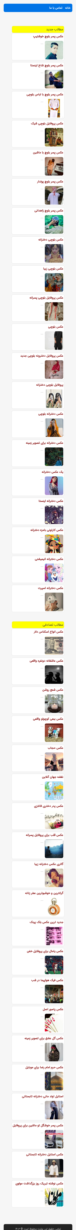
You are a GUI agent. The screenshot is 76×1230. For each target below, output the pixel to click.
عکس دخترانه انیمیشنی (49, 559)
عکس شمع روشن (52, 690)
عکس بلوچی (55, 326)
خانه (67, 8)
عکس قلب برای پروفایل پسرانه (44, 835)
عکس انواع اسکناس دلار (48, 631)
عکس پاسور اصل (53, 1009)
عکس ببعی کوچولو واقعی (48, 719)
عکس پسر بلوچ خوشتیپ (48, 36)
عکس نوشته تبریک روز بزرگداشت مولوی (39, 1183)
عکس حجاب (55, 748)
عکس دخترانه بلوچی (50, 414)
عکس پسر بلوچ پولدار (50, 181)
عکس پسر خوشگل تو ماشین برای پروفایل (38, 1125)
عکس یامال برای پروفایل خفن (45, 951)
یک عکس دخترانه (52, 472)
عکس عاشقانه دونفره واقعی (46, 660)
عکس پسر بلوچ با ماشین (48, 152)
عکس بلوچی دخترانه (50, 239)
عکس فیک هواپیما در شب (47, 980)
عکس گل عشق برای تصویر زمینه (44, 1038)
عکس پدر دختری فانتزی (48, 806)
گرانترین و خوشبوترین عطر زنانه (44, 893)
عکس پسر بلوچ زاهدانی (48, 210)
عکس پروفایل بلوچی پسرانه (46, 297)
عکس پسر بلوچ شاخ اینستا (46, 65)
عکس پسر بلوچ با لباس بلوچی (45, 94)
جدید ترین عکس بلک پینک (46, 922)
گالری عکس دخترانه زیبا (48, 864)
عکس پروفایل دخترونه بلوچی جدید (41, 355)
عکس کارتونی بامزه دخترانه (46, 530)
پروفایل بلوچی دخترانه (49, 385)
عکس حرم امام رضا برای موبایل (44, 1067)
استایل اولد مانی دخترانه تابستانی (42, 1096)
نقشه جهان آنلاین (52, 777)
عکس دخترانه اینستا (51, 501)
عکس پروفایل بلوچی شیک (47, 123)
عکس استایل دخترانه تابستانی (44, 1154)
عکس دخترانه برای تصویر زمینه (44, 443)
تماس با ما (55, 8)
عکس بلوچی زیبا (53, 268)
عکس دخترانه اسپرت (50, 588)
